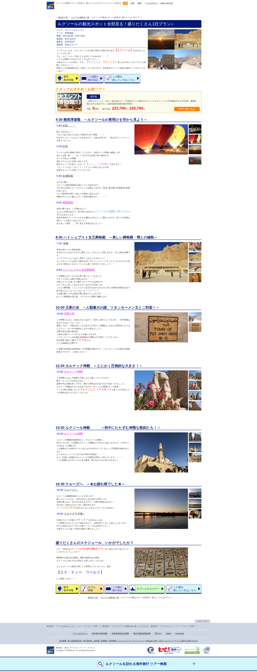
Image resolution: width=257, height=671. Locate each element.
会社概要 (62, 641)
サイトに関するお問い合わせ (186, 641)
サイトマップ (138, 641)
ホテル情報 (91, 589)
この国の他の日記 (93, 78)
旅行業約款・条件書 (91, 641)
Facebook (179, 633)
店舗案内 (104, 641)
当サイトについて (166, 641)
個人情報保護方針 (75, 641)
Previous (135, 144)
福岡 (139, 3)
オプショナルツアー (148, 588)
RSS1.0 (158, 633)
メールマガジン (151, 3)
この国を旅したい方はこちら (123, 78)
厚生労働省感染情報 (142, 633)
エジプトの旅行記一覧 (80, 17)
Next (187, 144)
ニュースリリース (125, 641)
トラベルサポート (80, 633)
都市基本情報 (69, 78)
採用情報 (112, 641)
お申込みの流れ (151, 641)
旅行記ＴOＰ (63, 17)
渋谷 (132, 3)
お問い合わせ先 (166, 3)
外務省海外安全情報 (120, 633)
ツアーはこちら (187, 109)
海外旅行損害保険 (100, 633)
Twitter (168, 633)
